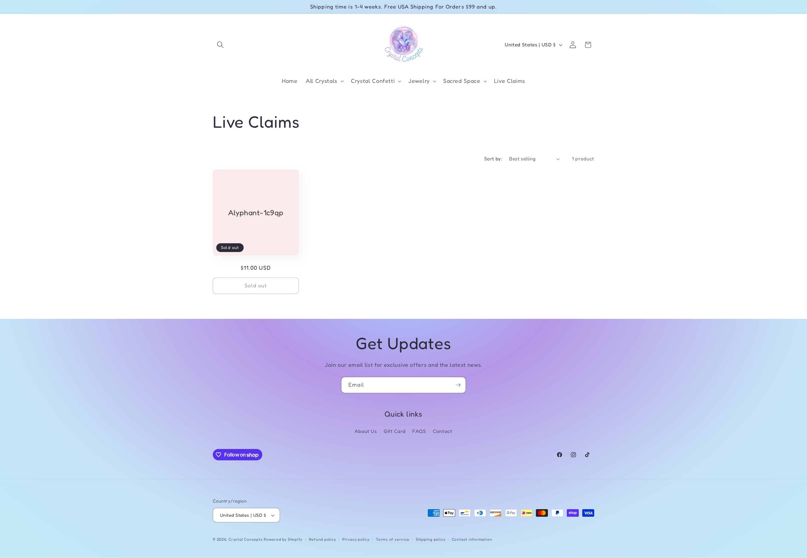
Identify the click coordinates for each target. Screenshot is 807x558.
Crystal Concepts (246, 539)
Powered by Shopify (283, 539)
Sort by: (493, 159)
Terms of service (392, 539)
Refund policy (322, 539)
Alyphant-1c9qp (255, 212)
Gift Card (395, 431)
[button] (220, 44)
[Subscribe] (458, 385)
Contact (442, 431)
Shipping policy (430, 539)
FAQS (419, 431)
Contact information (472, 539)
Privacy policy (355, 539)
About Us (366, 431)
